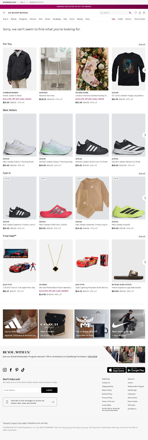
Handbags (57, 19)
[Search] (116, 13)
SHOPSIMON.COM (9, 2)
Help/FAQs (106, 379)
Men (41, 19)
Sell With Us (132, 409)
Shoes (47, 19)
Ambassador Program (136, 386)
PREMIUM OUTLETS (36, 2)
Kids (65, 19)
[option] (20, 75)
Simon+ (128, 19)
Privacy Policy (107, 398)
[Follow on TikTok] (23, 371)
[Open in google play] (135, 372)
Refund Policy (107, 394)
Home (72, 19)
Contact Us (106, 383)
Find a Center (139, 19)
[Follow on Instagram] (5, 371)
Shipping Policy (107, 386)
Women (33, 19)
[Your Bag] (144, 13)
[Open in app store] (116, 372)
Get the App (132, 390)
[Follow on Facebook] (11, 371)
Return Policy (107, 390)
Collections (132, 394)
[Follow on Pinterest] (17, 371)
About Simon (132, 398)
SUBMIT (49, 390)
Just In (5, 19)
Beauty (80, 19)
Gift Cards (131, 405)
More (87, 19)
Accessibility (106, 405)
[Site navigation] (4, 13)
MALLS (22, 2)
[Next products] (145, 70)
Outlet (120, 19)
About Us (131, 379)
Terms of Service (108, 401)
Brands (13, 19)
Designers (23, 19)
